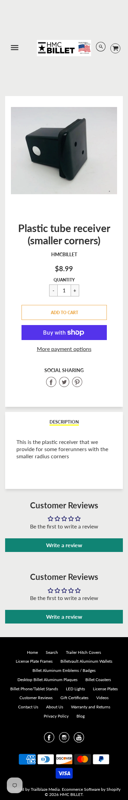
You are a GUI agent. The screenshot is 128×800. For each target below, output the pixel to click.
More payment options (64, 348)
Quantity (64, 279)
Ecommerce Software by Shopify (91, 789)
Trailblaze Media (45, 789)
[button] (64, 312)
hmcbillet (64, 254)
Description (64, 422)
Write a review (64, 545)
